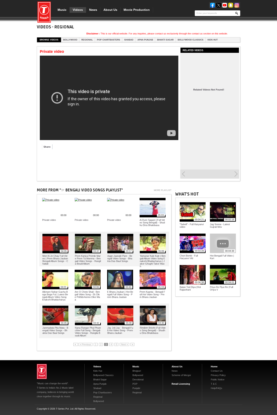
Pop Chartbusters (108, 40)
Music (62, 9)
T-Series (42, 371)
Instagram (236, 5)
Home (214, 366)
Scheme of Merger (181, 375)
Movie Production (137, 9)
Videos (78, 9)
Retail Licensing (181, 384)
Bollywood (70, 40)
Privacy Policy (218, 375)
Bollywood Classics (190, 40)
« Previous (85, 344)
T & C (214, 384)
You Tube (224, 5)
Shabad (128, 40)
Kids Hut (213, 40)
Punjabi (136, 388)
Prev (183, 174)
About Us (110, 9)
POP (134, 384)
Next (236, 174)
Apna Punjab (145, 40)
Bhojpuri (136, 371)
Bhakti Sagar (165, 40)
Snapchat (230, 5)
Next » (124, 344)
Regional (87, 40)
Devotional (137, 379)
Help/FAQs (216, 388)
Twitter (218, 5)
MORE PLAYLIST (162, 190)
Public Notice (217, 379)
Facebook (212, 5)
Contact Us (217, 371)
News (93, 9)
